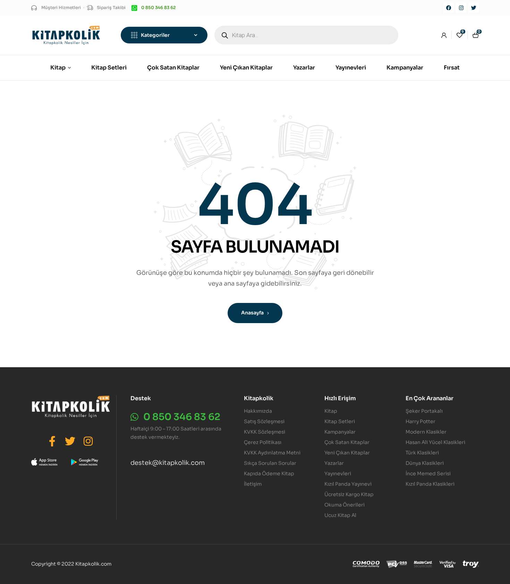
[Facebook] (448, 7)
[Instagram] (461, 7)
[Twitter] (473, 7)
